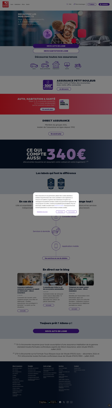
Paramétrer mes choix (42, 211)
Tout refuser (60, 211)
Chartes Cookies (59, 205)
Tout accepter (71, 211)
